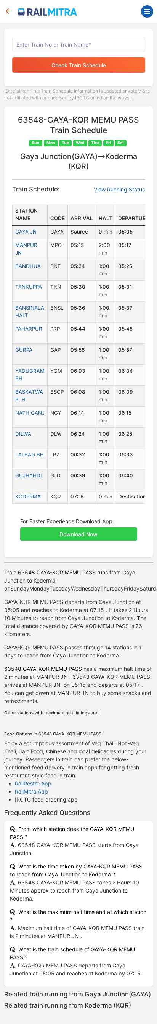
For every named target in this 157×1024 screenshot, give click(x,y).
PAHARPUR (28, 329)
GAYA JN (26, 232)
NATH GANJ (30, 413)
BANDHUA (28, 266)
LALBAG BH (29, 454)
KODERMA (28, 496)
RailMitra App (31, 791)
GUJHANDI (28, 475)
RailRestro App (33, 783)
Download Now (78, 534)
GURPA (23, 350)
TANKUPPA (28, 287)
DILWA (23, 434)
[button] (78, 530)
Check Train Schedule (78, 65)
